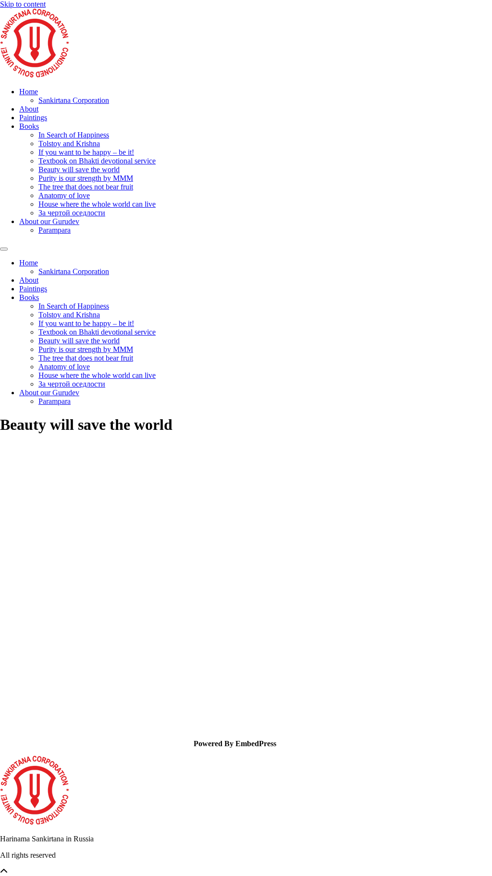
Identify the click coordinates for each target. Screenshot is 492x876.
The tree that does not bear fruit (85, 187)
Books (29, 126)
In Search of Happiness (73, 135)
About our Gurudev (49, 221)
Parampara (54, 230)
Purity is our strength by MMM (85, 178)
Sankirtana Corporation (73, 100)
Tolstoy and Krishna (69, 143)
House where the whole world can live (97, 204)
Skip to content (23, 4)
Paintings (33, 117)
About (28, 109)
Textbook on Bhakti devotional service (97, 161)
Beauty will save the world (79, 169)
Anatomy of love (64, 195)
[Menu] (4, 249)
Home (28, 92)
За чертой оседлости (71, 213)
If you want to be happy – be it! (86, 152)
